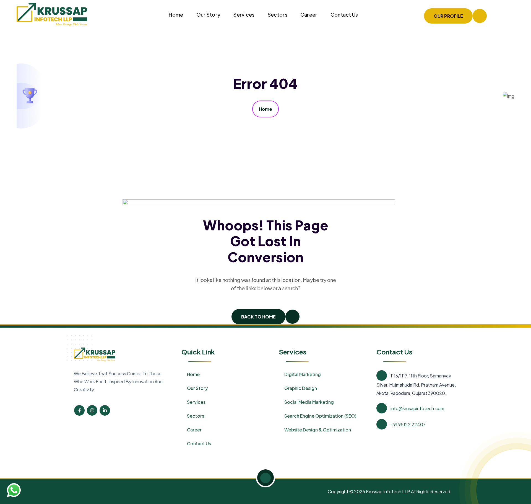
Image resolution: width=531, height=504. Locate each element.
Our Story (208, 14)
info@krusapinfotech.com (417, 408)
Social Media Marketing (309, 402)
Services (243, 14)
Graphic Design (300, 388)
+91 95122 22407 (408, 424)
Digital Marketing (302, 374)
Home (176, 14)
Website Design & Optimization (317, 430)
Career (308, 14)
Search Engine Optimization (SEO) (320, 416)
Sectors (277, 14)
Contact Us (344, 14)
